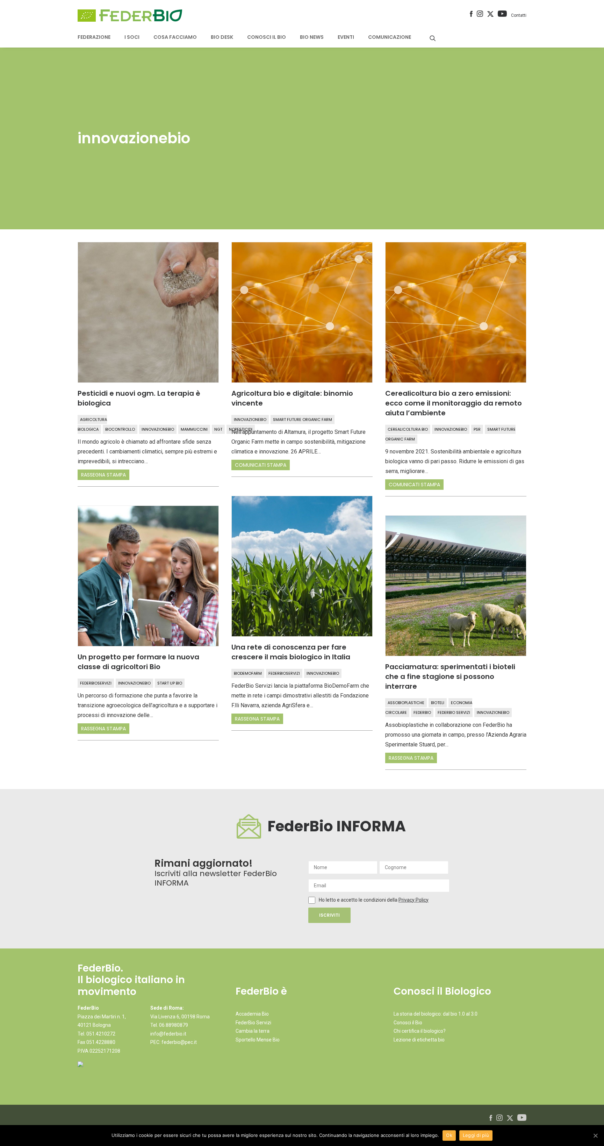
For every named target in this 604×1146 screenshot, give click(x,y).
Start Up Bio (169, 683)
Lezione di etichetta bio (419, 1040)
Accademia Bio (252, 1014)
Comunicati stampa (260, 464)
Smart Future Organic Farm (302, 419)
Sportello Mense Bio (258, 1040)
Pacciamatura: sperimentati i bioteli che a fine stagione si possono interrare (450, 676)
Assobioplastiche (406, 702)
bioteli (437, 702)
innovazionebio (158, 429)
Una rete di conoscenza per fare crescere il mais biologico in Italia (290, 652)
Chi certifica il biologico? (420, 1031)
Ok (449, 1135)
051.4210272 (100, 1034)
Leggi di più (476, 1135)
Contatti (518, 15)
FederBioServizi (284, 673)
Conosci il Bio (408, 1022)
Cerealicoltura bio (408, 429)
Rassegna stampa (103, 474)
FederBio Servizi (454, 712)
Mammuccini (194, 429)
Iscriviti (329, 915)
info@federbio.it (168, 1034)
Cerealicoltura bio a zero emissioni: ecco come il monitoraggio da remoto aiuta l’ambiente (453, 403)
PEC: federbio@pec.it (173, 1042)
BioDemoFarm (248, 673)
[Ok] (595, 1135)
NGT (218, 429)
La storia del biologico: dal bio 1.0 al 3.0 (435, 1014)
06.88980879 (173, 1025)
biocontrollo (120, 429)
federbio (422, 712)
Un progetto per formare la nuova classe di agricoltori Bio (138, 662)
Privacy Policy (413, 900)
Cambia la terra (252, 1031)
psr (477, 429)
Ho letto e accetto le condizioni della (358, 900)
